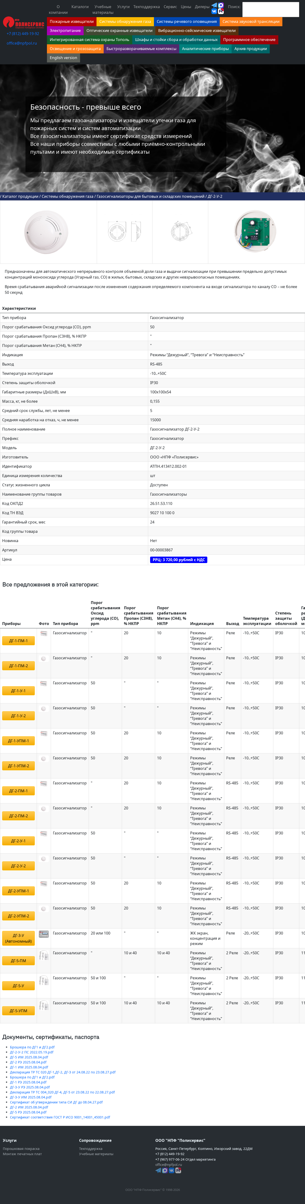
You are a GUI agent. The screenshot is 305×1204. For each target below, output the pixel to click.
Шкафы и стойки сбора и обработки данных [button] (176, 39)
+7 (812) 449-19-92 (23, 33)
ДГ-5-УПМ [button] (18, 1010)
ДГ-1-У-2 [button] (18, 715)
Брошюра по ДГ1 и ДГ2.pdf (32, 1047)
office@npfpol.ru (22, 43)
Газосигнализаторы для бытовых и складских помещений (150, 196)
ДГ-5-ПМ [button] (18, 960)
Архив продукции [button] (250, 48)
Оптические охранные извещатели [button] (119, 30)
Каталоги (80, 6)
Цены (186, 6)
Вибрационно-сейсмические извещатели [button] (197, 30)
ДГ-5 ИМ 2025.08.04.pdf (29, 1057)
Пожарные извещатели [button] (72, 21)
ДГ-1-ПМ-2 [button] (18, 665)
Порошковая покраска (21, 1148)
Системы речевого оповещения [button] (187, 21)
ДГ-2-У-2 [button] (18, 866)
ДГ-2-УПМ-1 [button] (18, 891)
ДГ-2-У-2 (215, 196)
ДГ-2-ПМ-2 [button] (18, 815)
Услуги (123, 6)
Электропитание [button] (65, 30)
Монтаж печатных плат (22, 1154)
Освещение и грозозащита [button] (75, 48)
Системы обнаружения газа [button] (125, 21)
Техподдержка (146, 6)
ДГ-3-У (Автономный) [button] (18, 938)
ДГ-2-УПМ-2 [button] (18, 916)
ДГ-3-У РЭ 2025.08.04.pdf (30, 1087)
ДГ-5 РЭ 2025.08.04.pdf (28, 1112)
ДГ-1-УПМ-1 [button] (18, 740)
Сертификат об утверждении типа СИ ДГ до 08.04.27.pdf (56, 1102)
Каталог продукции (20, 196)
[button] (44, 633)
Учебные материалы (102, 9)
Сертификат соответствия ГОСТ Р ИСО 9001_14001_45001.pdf (60, 1117)
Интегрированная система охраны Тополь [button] (89, 39)
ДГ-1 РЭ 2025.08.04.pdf (28, 1082)
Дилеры (202, 6)
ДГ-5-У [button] (18, 985)
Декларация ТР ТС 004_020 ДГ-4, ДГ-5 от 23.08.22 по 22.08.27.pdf (62, 1092)
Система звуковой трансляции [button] (251, 21)
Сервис (170, 6)
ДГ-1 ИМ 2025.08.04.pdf (29, 1067)
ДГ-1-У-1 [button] (18, 690)
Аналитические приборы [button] (205, 48)
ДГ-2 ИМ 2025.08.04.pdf (29, 1107)
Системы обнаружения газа (67, 196)
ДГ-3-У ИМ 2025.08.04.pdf (30, 1097)
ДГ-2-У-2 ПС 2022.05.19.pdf (31, 1052)
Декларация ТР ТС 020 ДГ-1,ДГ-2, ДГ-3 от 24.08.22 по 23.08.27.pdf (63, 1072)
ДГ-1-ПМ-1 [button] (18, 640)
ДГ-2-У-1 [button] (18, 840)
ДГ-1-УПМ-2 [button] (18, 765)
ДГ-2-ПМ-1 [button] (18, 790)
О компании (58, 9)
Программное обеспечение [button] (249, 39)
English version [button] (63, 57)
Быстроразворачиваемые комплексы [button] (141, 48)
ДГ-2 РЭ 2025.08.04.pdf (28, 1062)
